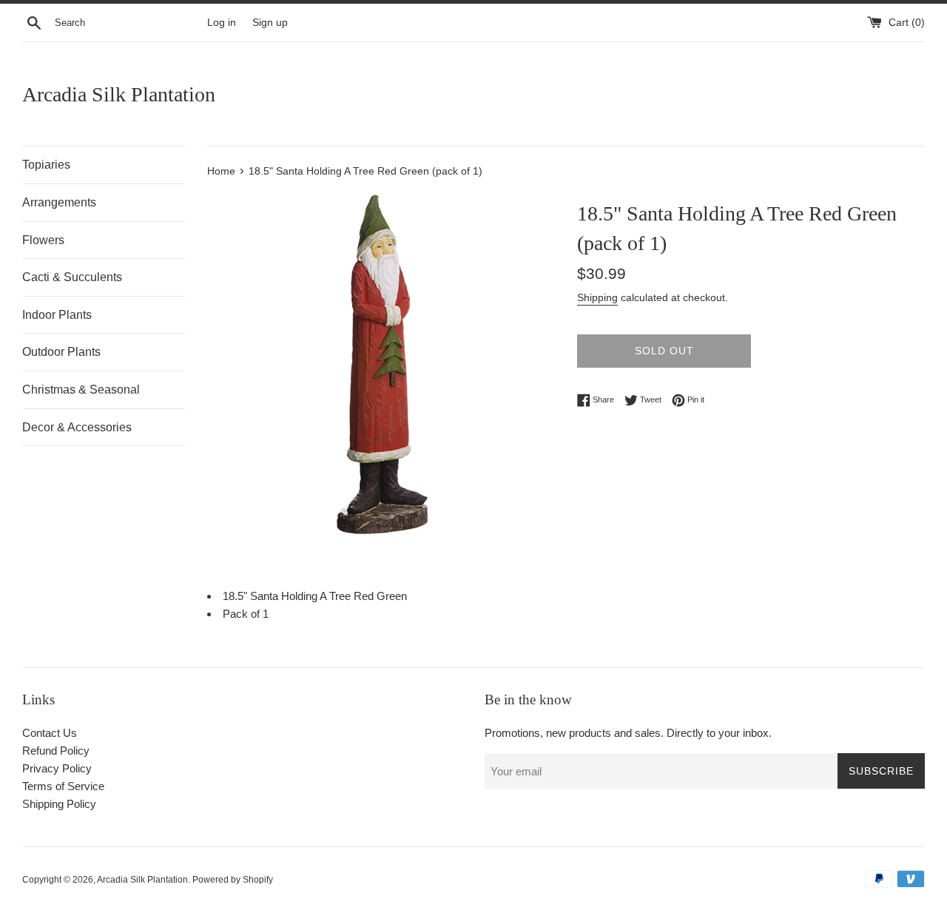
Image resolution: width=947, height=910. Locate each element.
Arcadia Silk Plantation (118, 94)
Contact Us (49, 733)
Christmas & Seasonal (81, 389)
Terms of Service (63, 786)
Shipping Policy (59, 804)
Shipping (597, 297)
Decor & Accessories (77, 427)
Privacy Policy (57, 768)
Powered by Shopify (232, 879)
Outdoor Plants (61, 352)
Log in (221, 22)
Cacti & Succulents (72, 277)
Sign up (270, 22)
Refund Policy (56, 750)
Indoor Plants (57, 315)
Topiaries (46, 164)
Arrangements (59, 202)
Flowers (43, 240)
